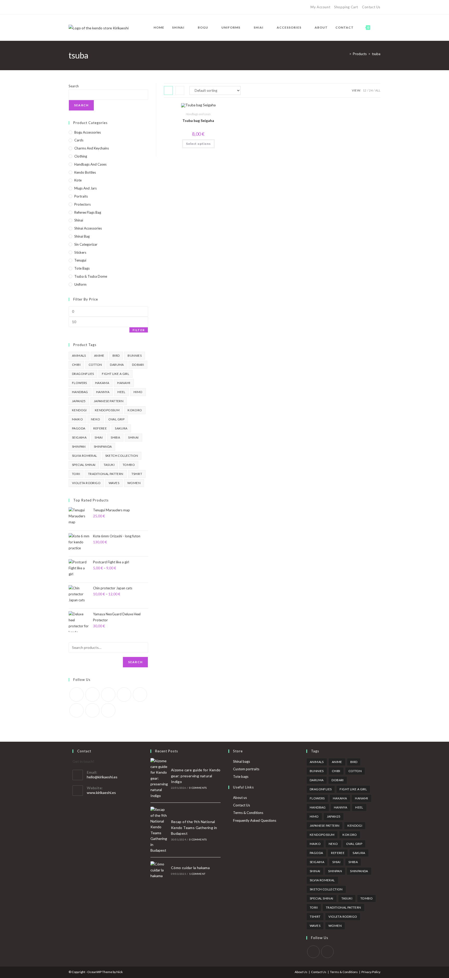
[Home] (346, 54)
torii (76, 474)
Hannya (102, 392)
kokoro (135, 410)
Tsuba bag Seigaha (198, 120)
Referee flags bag (87, 212)
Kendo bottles (85, 172)
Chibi (76, 365)
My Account (320, 7)
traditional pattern (105, 474)
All (377, 90)
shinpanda (103, 446)
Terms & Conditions (248, 813)
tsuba (376, 54)
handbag (80, 392)
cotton (95, 365)
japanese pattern (108, 401)
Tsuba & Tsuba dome (90, 276)
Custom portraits (246, 769)
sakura (121, 428)
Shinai (78, 220)
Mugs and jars (85, 188)
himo (138, 392)
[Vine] (106, 7)
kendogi (79, 410)
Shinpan (79, 446)
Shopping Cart (346, 7)
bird (116, 355)
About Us (301, 972)
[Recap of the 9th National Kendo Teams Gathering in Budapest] (159, 830)
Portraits (81, 196)
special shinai (84, 465)
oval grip (116, 419)
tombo (129, 465)
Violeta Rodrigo (86, 483)
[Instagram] (94, 7)
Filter (139, 330)
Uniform (80, 284)
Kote (78, 180)
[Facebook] (76, 7)
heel (121, 392)
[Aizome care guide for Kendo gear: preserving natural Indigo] (159, 778)
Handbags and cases (198, 114)
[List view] (179, 90)
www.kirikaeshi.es (101, 792)
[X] (71, 7)
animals (79, 355)
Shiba (115, 437)
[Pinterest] (82, 7)
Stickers (80, 252)
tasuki (109, 465)
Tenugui (80, 260)
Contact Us (371, 7)
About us (240, 798)
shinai (133, 437)
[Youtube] (92, 710)
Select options (198, 144)
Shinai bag (82, 236)
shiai (99, 437)
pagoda (78, 428)
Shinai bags (241, 761)
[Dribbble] (88, 7)
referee (100, 428)
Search (74, 86)
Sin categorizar (85, 244)
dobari (138, 365)
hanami (123, 383)
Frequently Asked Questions (254, 820)
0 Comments (198, 787)
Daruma (117, 365)
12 (364, 90)
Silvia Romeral (84, 456)
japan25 (79, 401)
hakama (102, 383)
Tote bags (82, 268)
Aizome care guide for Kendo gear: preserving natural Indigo (196, 776)
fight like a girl (115, 374)
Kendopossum (107, 410)
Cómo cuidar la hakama (190, 867)
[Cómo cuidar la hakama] (159, 870)
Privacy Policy (370, 972)
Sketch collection (121, 456)
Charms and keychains (91, 148)
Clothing (80, 156)
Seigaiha (79, 437)
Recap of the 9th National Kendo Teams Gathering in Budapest (194, 827)
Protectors (82, 204)
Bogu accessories (87, 132)
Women (134, 483)
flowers (79, 383)
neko (95, 419)
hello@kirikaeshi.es (102, 777)
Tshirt (136, 474)
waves (114, 483)
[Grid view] (168, 90)
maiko (77, 419)
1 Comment (197, 873)
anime (99, 355)
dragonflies (83, 374)
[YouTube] (100, 7)
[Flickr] (140, 694)
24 (371, 90)
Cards (78, 140)
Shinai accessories (88, 228)
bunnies (135, 355)
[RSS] (112, 7)
